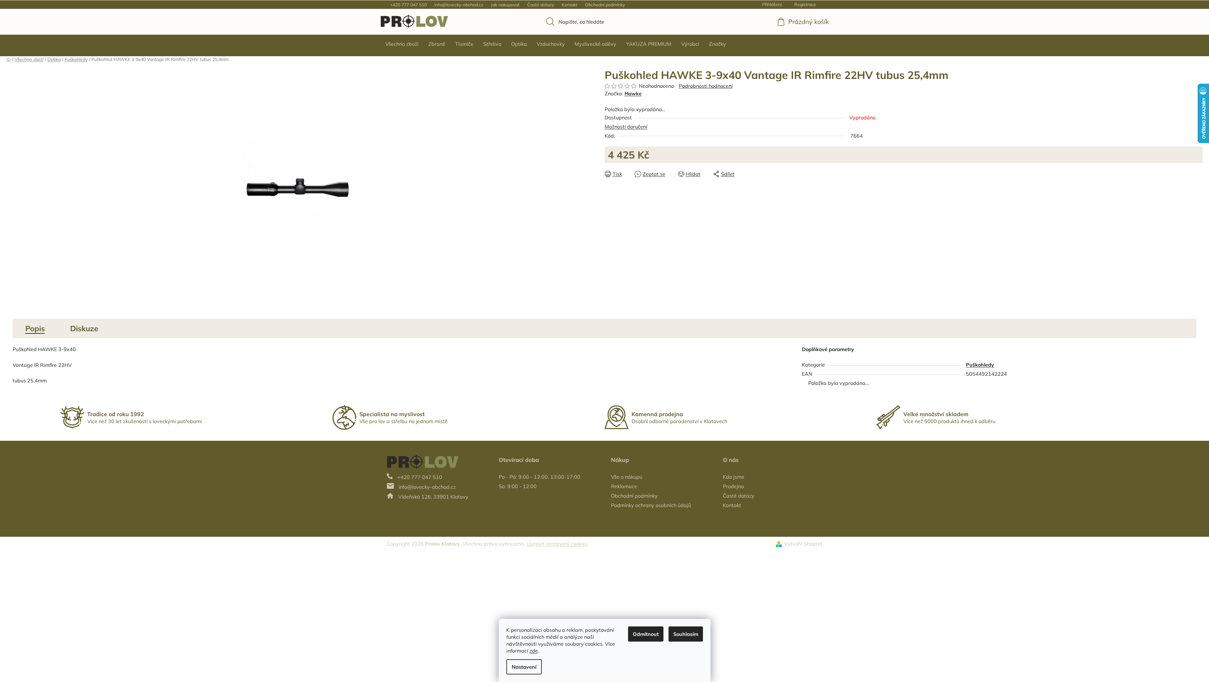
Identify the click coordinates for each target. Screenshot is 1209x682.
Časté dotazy (540, 5)
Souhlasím (685, 634)
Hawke (633, 93)
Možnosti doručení (626, 126)
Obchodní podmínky (605, 5)
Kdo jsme (733, 477)
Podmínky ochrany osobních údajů (651, 505)
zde (533, 651)
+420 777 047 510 (408, 5)
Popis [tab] (35, 328)
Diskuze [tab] (84, 328)
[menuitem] (402, 44)
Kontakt (569, 5)
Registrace (805, 4)
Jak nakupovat (505, 5)
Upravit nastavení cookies (557, 544)
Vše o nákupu (626, 477)
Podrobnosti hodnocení (706, 86)
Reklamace (624, 486)
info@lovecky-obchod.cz (458, 5)
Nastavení (524, 667)
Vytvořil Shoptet (803, 544)
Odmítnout (646, 634)
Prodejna (733, 486)
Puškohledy (980, 365)
